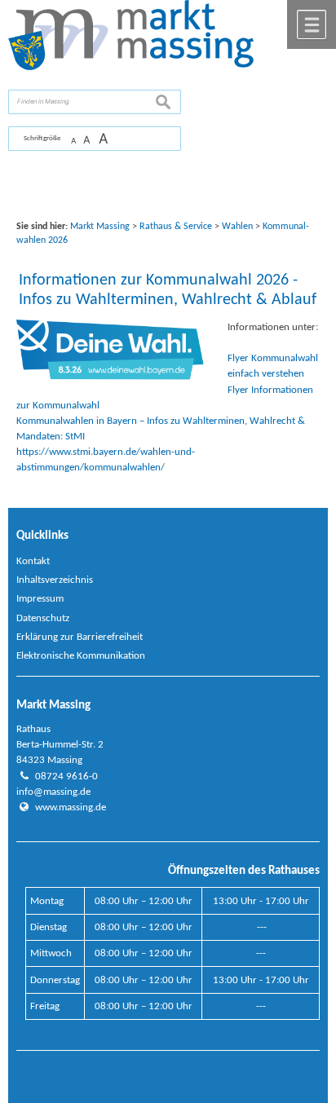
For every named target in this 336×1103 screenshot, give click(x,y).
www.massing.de (70, 807)
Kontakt (33, 561)
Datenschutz (42, 618)
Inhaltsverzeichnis (54, 580)
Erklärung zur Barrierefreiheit (79, 637)
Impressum (40, 598)
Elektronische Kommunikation (80, 656)
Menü (311, 24)
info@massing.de (53, 792)
